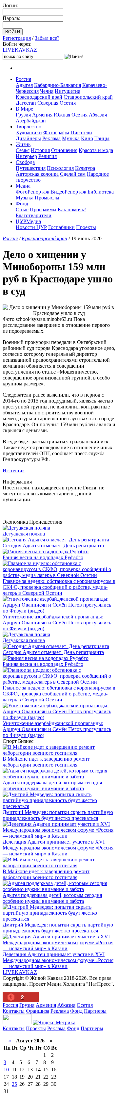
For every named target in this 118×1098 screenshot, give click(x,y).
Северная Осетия (56, 103)
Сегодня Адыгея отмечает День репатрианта (53, 545)
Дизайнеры (28, 138)
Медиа (23, 186)
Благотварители (33, 215)
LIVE (20, 50)
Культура (85, 168)
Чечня (46, 91)
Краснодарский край (39, 97)
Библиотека (101, 192)
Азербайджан (31, 120)
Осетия (85, 1005)
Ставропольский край (88, 97)
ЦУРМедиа (28, 221)
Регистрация (17, 38)
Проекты (86, 227)
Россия (23, 79)
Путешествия (31, 168)
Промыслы (47, 197)
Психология (60, 168)
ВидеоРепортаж (68, 192)
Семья (23, 150)
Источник (14, 470)
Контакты (14, 1011)
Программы (43, 209)
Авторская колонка (37, 174)
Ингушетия (67, 91)
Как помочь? (72, 209)
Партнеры (95, 1011)
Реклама (51, 138)
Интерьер (26, 156)
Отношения (64, 150)
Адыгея (24, 85)
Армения (42, 115)
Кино (87, 138)
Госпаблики (61, 227)
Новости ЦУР (31, 227)
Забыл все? (47, 38)
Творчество (28, 126)
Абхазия (98, 115)
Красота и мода (96, 150)
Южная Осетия (71, 115)
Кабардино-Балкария (57, 85)
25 (14, 1084)
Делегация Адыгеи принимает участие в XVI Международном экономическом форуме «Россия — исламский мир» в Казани (58, 847)
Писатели (81, 132)
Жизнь (23, 144)
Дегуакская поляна (24, 533)
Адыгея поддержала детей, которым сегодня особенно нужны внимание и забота (52, 785)
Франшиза (37, 1011)
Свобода (25, 162)
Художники (29, 132)
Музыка (71, 138)
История (40, 150)
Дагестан (26, 103)
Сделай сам (73, 174)
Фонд (22, 203)
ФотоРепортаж (32, 192)
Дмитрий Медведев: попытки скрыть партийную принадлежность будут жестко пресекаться (58, 815)
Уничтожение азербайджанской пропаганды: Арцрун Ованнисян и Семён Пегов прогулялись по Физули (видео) (57, 622)
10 (6, 1069)
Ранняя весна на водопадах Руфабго (43, 557)
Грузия (23, 115)
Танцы (101, 138)
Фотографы (56, 132)
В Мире (24, 109)
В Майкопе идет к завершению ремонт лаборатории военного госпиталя (46, 762)
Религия (47, 156)
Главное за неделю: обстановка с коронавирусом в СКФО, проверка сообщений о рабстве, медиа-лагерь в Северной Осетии (59, 587)
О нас (22, 209)
